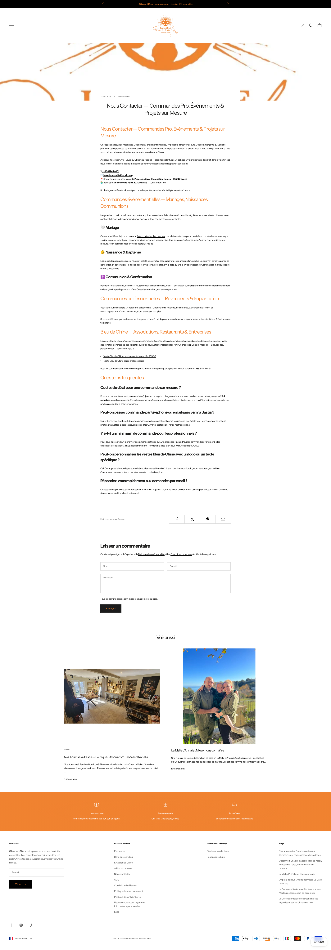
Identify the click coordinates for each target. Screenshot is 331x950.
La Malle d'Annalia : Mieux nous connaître (197, 750)
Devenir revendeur (123, 856)
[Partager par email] (223, 519)
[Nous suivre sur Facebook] (11, 925)
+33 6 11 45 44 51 (111, 171)
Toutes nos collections (218, 851)
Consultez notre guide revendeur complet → (141, 311)
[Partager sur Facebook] (176, 519)
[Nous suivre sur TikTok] (31, 925)
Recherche (119, 851)
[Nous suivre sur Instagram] (21, 925)
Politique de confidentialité (151, 554)
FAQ (116, 912)
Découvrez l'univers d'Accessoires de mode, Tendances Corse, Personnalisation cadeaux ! (300, 864)
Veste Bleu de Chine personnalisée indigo (123, 360)
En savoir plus (70, 778)
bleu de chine (123, 96)
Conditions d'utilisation (125, 885)
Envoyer (111, 608)
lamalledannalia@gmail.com (117, 175)
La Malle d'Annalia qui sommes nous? (297, 873)
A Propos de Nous (123, 868)
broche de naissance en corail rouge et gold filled (126, 260)
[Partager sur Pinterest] (207, 519)
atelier (66, 749)
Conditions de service (181, 554)
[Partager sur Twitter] (192, 519)
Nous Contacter (122, 873)
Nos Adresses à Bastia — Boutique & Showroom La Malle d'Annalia (106, 757)
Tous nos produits (216, 856)
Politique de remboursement (128, 891)
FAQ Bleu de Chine (123, 862)
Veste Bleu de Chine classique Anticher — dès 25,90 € (129, 356)
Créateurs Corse (144, 938)
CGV (116, 879)
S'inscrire (20, 884)
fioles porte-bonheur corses (151, 236)
